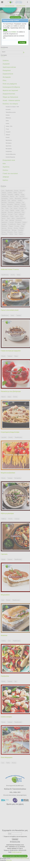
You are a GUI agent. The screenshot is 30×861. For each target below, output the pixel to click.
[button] (22, 42)
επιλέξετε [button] (14, 32)
